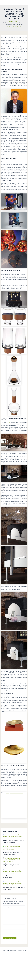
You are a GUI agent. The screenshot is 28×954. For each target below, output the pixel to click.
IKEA (9, 422)
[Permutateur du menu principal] (25, 2)
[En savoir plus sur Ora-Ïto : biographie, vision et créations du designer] (14, 859)
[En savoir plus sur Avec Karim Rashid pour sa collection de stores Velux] (14, 871)
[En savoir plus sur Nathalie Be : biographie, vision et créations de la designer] (14, 848)
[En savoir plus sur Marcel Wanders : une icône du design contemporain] (14, 883)
